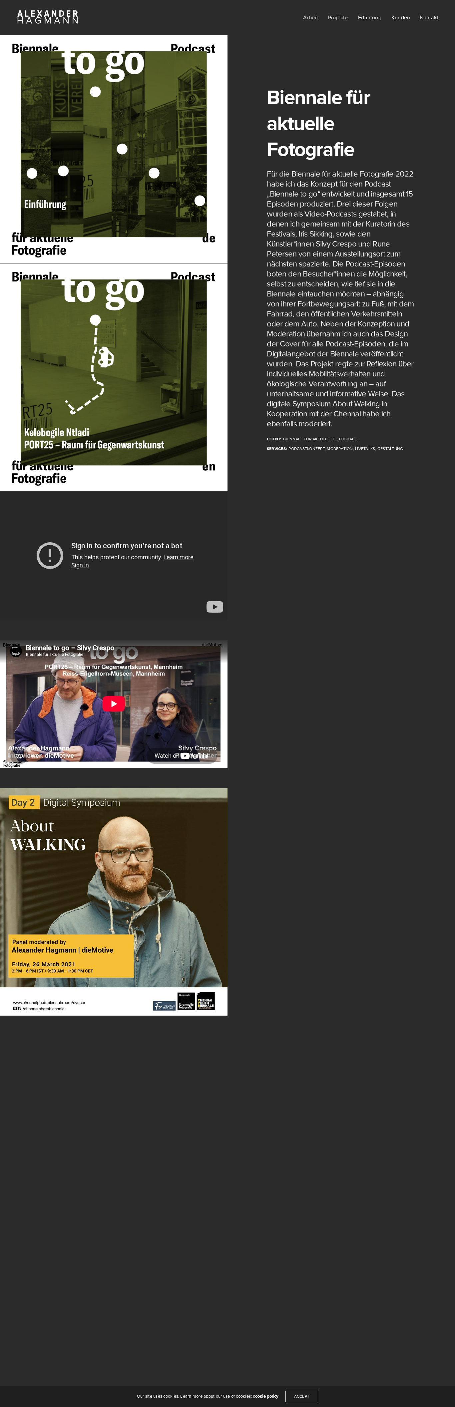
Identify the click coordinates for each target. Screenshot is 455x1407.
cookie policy (265, 1396)
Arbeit (310, 17)
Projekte (338, 17)
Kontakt (429, 17)
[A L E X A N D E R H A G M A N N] (48, 18)
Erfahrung (369, 17)
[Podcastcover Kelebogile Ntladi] (114, 377)
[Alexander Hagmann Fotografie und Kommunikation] (114, 902)
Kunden (400, 17)
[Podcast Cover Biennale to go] (114, 149)
